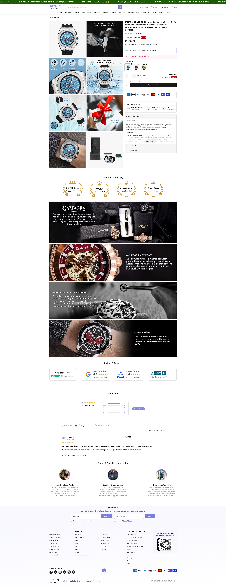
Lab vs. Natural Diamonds (134, 537)
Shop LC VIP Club (54, 546)
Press (76, 543)
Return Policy (105, 543)
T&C (76, 549)
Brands (129, 549)
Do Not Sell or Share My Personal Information (83, 581)
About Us (78, 534)
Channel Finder (54, 540)
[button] (157, 44)
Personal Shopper (54, 537)
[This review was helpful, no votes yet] (80, 455)
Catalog (129, 564)
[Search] (120, 7)
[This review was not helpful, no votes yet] (83, 455)
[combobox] (93, 7)
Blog (76, 540)
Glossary (129, 558)
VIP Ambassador (54, 555)
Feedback (78, 552)
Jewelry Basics (131, 552)
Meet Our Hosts (79, 537)
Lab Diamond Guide (133, 540)
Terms (125, 521)
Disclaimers (104, 546)
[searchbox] (68, 425)
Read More (149, 141)
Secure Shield (53, 552)
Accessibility (104, 549)
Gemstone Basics (132, 543)
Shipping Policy (105, 537)
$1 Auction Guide (54, 534)
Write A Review (138, 409)
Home (128, 561)
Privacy (130, 521)
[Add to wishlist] (175, 22)
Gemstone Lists (131, 534)
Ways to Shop (53, 543)
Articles (129, 555)
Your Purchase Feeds (81, 555)
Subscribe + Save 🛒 (55, 549)
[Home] (58, 7)
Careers (77, 546)
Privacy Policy (105, 540)
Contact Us (104, 534)
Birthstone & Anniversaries (135, 546)
